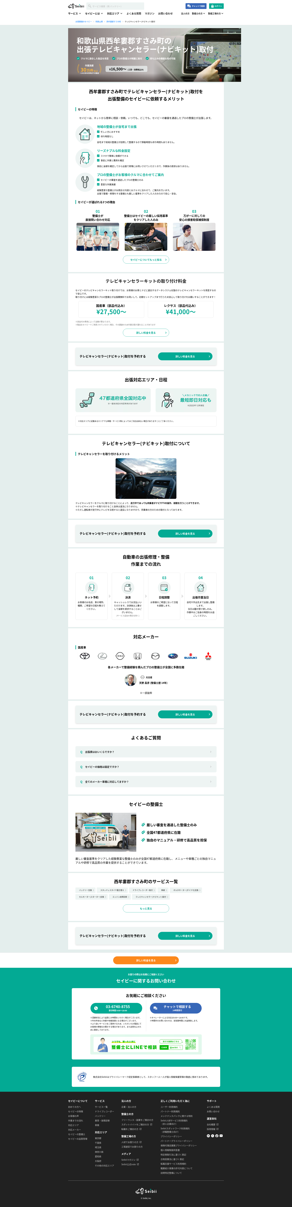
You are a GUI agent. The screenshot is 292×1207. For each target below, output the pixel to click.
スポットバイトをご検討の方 (135, 1124)
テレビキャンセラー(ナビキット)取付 (151, 897)
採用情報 (211, 1128)
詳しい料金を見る (146, 332)
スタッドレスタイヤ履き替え (112, 890)
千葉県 (98, 1142)
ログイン (218, 6)
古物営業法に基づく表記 (172, 1159)
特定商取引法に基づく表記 (173, 1154)
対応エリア (73, 1125)
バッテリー (100, 1115)
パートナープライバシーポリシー (176, 1140)
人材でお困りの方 (129, 1142)
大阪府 (98, 1160)
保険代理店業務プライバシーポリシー (179, 1145)
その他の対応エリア (104, 1165)
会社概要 (211, 1124)
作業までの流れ (75, 1120)
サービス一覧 (101, 1106)
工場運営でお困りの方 (132, 1146)
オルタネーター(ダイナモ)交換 (185, 890)
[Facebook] (216, 1136)
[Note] (208, 1136)
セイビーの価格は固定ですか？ (99, 767)
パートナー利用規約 (170, 1111)
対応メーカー (74, 1129)
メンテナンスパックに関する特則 (177, 1115)
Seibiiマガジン (128, 1159)
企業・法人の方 (128, 1106)
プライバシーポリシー (171, 1136)
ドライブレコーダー (104, 1111)
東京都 (98, 1138)
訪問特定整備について (171, 1172)
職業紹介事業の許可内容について (177, 1168)
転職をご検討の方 (129, 1128)
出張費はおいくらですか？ (97, 752)
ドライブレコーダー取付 (143, 890)
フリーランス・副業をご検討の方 (137, 1119)
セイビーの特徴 (75, 1111)
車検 (163, 890)
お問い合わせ (165, 13)
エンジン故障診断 (120, 897)
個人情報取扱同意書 (170, 1149)
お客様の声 (73, 1115)
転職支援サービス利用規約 (173, 1163)
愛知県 (98, 1156)
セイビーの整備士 (76, 1134)
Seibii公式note (128, 1164)
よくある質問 (134, 13)
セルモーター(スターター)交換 (91, 897)
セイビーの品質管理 (77, 1138)
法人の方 (185, 13)
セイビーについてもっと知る (146, 259)
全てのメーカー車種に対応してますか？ (104, 782)
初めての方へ (74, 1106)
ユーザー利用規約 (169, 1106)
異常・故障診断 (102, 1120)
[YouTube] (221, 1136)
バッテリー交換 (85, 890)
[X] (212, 1136)
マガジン (150, 13)
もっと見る (146, 908)
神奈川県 (99, 1151)
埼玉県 (98, 1147)
